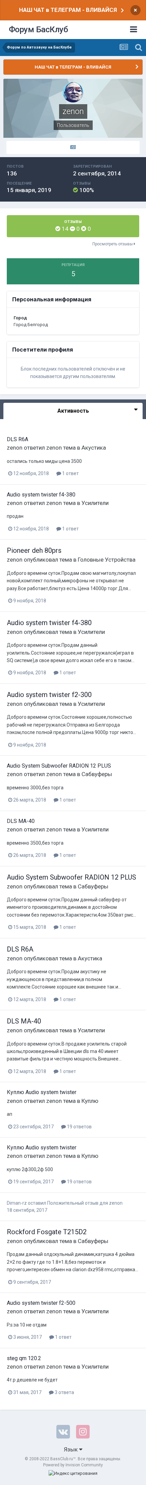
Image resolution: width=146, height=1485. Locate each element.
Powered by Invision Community (73, 1465)
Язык (71, 1449)
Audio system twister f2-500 (41, 1303)
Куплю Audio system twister (41, 1092)
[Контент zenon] (73, 147)
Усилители (95, 503)
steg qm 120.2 (24, 1358)
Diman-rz (17, 1203)
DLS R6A (17, 439)
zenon (14, 447)
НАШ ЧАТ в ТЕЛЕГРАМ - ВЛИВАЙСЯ (68, 9)
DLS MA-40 (21, 821)
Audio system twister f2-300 (49, 695)
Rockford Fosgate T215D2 (47, 1232)
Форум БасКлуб (38, 29)
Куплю (89, 1100)
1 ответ (70, 473)
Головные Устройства (106, 559)
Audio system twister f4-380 (41, 494)
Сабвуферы (96, 774)
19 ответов (79, 1126)
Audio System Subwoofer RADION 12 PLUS (59, 766)
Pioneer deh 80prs (34, 550)
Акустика (93, 447)
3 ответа (64, 1392)
